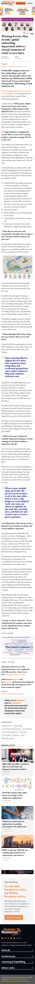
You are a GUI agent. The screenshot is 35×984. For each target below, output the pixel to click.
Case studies (27, 729)
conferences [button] (8, 956)
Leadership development (11, 729)
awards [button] (5, 950)
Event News (6, 735)
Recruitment (7, 726)
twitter (3, 66)
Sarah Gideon (5, 860)
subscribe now (14, 918)
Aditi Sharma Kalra (7, 831)
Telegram (15, 679)
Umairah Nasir (6, 774)
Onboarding (17, 726)
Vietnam (16, 735)
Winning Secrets (8, 738)
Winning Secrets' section (14, 674)
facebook (11, 66)
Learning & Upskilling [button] (13, 961)
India (22, 735)
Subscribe (21, 3)
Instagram (8, 682)
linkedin (19, 66)
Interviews (23, 732)
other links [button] (8, 967)
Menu (30, 3)
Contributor (18, 58)
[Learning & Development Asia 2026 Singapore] (17, 11)
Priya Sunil (5, 803)
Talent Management (9, 732)
